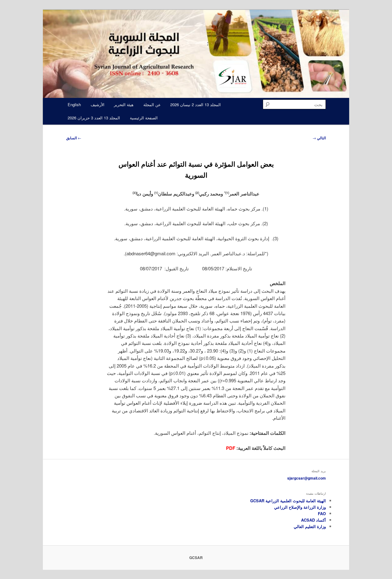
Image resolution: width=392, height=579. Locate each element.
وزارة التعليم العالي (310, 526)
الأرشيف (97, 104)
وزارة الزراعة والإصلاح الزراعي (300, 507)
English (74, 104)
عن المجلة (152, 104)
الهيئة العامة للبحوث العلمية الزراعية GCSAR (288, 501)
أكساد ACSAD (313, 520)
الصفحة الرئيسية (144, 118)
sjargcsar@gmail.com (306, 478)
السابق (73, 138)
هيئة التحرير (124, 104)
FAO (322, 513)
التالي (319, 138)
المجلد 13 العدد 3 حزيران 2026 (94, 118)
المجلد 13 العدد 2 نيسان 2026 (195, 104)
